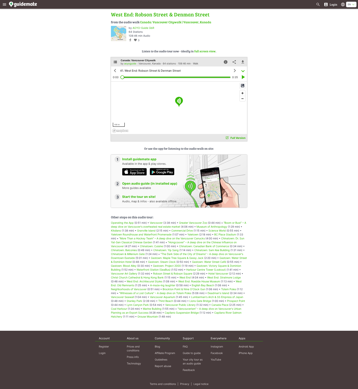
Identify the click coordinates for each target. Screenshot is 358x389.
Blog (157, 346)
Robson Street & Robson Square (172, 273)
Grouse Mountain (147, 316)
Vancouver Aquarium (162, 297)
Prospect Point (236, 300)
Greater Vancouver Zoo (193, 222)
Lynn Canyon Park (138, 304)
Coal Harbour (119, 308)
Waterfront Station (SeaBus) (153, 269)
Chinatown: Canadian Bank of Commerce (204, 246)
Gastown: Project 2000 (167, 265)
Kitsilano (116, 230)
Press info (133, 356)
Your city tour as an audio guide (192, 361)
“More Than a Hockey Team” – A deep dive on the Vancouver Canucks (162, 238)
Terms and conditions (163, 383)
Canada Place (219, 304)
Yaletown (192, 234)
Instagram (217, 346)
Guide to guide (192, 353)
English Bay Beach (203, 285)
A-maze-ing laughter (162, 285)
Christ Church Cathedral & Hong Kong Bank (137, 277)
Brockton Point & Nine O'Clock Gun (184, 289)
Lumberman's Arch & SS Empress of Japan (217, 297)
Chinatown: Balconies (124, 250)
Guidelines (161, 359)
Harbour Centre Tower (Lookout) (206, 269)
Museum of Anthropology (212, 226)
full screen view (205, 51)
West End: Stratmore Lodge (224, 277)
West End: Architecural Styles (144, 281)
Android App (246, 346)
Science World (217, 230)
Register (104, 346)
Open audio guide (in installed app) (149, 183)
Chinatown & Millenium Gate (128, 254)
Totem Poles (228, 289)
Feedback (189, 370)
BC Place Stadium (225, 234)
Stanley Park (134, 300)
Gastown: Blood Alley (123, 265)
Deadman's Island (218, 293)
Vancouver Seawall (122, 297)
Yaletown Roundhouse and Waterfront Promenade (141, 234)
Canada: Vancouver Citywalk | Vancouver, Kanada (175, 22)
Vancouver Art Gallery (124, 273)
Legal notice (201, 383)
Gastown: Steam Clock (162, 261)
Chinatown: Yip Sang (166, 250)
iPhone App (246, 353)
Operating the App (122, 222)
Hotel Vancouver (218, 273)
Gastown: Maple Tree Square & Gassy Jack (177, 257)
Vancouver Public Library (180, 304)
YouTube (216, 359)
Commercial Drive (182, 230)
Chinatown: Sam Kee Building (212, 250)
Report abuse (163, 366)
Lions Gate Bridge (200, 300)
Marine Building (152, 308)
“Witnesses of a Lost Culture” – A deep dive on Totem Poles (155, 293)
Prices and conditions (133, 348)
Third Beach (165, 300)
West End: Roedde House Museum (199, 281)
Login (102, 353)
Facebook (217, 353)
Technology (134, 363)
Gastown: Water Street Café (209, 261)
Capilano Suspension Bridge (182, 312)
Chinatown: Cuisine (151, 246)
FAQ (185, 346)
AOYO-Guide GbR (143, 27)
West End (185, 277)
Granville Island (146, 230)
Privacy (184, 383)
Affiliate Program (165, 353)
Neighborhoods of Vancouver (129, 289)
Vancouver (156, 222)
